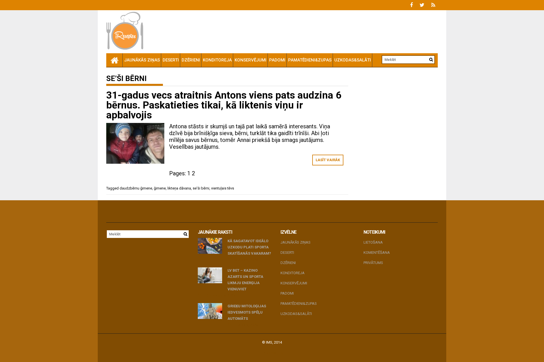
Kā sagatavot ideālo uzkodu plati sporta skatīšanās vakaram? (249, 247)
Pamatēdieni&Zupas (310, 60)
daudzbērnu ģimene (136, 188)
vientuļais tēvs (222, 188)
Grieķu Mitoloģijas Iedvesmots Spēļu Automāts (247, 312)
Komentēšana (377, 252)
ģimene (160, 188)
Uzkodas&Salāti (352, 60)
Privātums (373, 263)
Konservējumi (250, 60)
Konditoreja (217, 60)
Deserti (171, 60)
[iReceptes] (114, 60)
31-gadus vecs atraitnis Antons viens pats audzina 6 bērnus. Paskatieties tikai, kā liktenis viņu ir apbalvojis (223, 105)
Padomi (277, 60)
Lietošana (373, 242)
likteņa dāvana (179, 188)
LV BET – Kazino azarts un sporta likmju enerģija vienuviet (245, 279)
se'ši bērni (201, 188)
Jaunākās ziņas (142, 60)
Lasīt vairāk (328, 160)
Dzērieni (191, 60)
